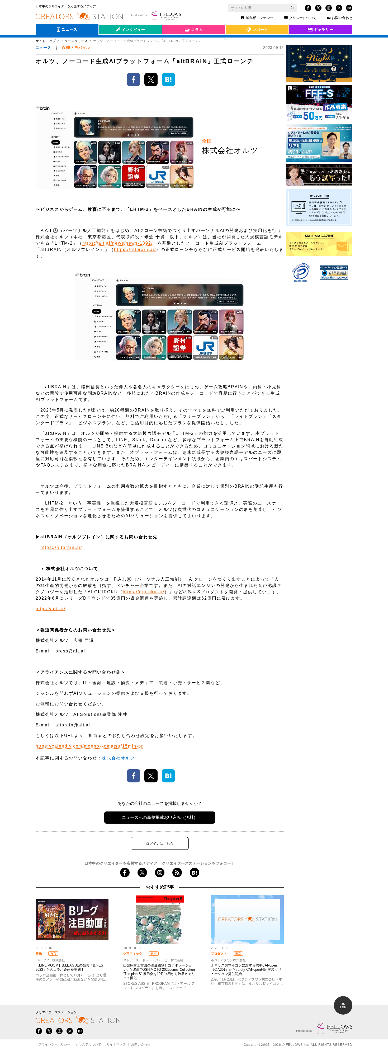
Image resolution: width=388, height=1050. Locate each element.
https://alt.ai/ (50, 608)
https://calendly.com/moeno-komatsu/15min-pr (89, 746)
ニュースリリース (74, 41)
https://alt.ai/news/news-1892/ (117, 243)
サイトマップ (116, 1044)
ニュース (43, 47)
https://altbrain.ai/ (135, 249)
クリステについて (302, 18)
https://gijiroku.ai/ (143, 592)
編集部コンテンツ (259, 18)
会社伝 (109, 42)
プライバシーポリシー (54, 1044)
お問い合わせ (342, 18)
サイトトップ (46, 41)
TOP (343, 1007)
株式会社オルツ (118, 758)
